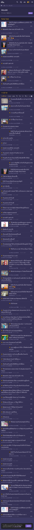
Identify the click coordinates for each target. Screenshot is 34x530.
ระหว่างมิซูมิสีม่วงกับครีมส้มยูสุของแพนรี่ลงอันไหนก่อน (21, 163)
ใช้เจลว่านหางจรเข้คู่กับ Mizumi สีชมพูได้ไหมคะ (16, 207)
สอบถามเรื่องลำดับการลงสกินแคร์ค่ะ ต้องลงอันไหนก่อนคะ (16, 469)
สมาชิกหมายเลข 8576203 (6, 188)
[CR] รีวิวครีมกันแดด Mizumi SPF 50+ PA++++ (20, 453)
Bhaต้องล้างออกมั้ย (8, 229)
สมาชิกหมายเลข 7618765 (6, 281)
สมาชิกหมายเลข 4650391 (6, 409)
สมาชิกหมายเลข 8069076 (14, 275)
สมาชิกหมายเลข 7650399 (6, 344)
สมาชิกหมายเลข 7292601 (6, 209)
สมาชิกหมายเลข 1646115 (12, 46)
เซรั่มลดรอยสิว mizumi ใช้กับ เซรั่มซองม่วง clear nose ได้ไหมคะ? (16, 192)
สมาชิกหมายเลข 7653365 (14, 339)
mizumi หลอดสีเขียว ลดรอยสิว (11, 56)
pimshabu (10, 26)
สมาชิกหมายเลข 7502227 (6, 33)
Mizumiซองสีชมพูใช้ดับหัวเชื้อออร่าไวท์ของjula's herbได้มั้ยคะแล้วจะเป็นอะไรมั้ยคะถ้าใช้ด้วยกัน (15, 391)
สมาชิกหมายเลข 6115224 (6, 418)
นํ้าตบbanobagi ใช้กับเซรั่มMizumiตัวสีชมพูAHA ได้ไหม (18, 244)
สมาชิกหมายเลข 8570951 (6, 194)
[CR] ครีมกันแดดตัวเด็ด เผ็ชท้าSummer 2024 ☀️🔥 (19, 37)
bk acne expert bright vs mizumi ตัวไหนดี (14, 440)
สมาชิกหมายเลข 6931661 (6, 300)
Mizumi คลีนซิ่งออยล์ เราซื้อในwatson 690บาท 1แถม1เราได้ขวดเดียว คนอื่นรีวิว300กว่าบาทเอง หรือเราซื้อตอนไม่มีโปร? (20, 72)
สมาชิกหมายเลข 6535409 (6, 442)
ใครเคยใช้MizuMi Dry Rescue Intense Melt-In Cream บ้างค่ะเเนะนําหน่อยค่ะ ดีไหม (20, 487)
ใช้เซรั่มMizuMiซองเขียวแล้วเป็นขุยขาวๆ (14, 435)
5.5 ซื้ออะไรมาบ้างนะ (15, 77)
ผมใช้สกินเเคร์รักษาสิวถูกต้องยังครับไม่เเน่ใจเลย (16, 385)
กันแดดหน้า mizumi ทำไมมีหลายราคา (13, 153)
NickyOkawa (12, 135)
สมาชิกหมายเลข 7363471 (6, 372)
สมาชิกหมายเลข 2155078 (13, 53)
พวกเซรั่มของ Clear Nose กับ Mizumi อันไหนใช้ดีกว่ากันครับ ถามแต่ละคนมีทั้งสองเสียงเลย (16, 318)
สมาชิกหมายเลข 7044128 (6, 432)
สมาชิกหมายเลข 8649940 (6, 178)
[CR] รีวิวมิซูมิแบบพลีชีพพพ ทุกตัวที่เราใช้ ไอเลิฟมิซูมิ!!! (20, 23)
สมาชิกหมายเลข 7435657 (6, 394)
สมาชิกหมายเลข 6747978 (6, 472)
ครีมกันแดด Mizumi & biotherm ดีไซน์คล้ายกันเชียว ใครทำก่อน (16, 502)
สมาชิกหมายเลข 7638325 (14, 116)
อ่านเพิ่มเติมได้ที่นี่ (17, 526)
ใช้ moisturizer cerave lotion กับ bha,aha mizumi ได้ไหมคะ (16, 370)
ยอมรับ (28, 526)
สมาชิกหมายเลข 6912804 (6, 241)
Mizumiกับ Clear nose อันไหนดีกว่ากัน (13, 29)
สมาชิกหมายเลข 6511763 (6, 437)
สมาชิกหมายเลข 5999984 (14, 491)
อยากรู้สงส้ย (6, 186)
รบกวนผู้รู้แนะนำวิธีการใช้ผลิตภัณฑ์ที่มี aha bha (20, 348)
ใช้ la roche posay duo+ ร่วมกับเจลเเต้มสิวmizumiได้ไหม (20, 325)
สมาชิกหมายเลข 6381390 (14, 425)
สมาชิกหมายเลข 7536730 (14, 102)
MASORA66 (10, 39)
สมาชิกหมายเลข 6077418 (6, 449)
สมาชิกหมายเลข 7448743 (6, 314)
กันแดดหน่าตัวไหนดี (8, 198)
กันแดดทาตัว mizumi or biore (11, 126)
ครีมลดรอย (6, 417)
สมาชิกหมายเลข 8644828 (6, 183)
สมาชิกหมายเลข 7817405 (6, 60)
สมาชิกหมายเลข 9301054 (6, 128)
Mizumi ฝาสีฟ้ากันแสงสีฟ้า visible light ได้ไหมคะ (16, 480)
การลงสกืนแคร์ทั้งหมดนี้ (17, 113)
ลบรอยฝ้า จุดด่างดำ (8, 63)
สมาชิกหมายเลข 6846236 (6, 87)
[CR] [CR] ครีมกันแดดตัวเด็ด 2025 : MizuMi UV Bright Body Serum (20, 44)
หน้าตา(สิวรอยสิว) (8, 138)
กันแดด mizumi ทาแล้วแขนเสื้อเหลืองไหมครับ (15, 354)
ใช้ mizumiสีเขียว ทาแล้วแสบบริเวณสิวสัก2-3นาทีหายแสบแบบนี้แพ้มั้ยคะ (16, 279)
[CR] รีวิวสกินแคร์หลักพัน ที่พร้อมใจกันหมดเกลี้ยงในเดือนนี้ (20, 132)
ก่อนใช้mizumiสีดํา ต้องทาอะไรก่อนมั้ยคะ (14, 397)
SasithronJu (12, 295)
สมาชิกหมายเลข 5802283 (6, 516)
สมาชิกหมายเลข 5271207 (6, 497)
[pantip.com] (2, 2)
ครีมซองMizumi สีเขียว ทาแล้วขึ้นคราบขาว (15, 514)
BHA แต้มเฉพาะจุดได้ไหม (10, 412)
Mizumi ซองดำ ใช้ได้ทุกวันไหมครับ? (13, 407)
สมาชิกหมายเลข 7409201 (6, 399)
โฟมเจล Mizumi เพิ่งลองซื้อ (10, 176)
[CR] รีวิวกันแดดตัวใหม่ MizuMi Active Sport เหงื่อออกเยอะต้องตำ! (20, 336)
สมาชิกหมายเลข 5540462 (6, 504)
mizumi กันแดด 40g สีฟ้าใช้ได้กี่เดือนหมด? (14, 475)
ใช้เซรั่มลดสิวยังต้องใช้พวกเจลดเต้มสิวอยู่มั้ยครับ (16, 380)
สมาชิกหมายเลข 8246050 (6, 214)
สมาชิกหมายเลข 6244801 (6, 257)
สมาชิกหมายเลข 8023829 (14, 166)
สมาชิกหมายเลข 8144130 (14, 252)
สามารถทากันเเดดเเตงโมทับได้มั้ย (12, 342)
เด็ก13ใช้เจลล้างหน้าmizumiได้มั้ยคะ (13, 330)
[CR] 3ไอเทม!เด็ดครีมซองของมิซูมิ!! (12, 181)
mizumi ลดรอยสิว (7, 459)
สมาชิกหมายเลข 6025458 (6, 482)
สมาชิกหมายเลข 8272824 (6, 159)
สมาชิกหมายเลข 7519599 (6, 361)
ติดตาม (30, 13)
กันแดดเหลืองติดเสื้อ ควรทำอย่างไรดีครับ (20, 100)
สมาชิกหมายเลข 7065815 (6, 245)
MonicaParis (4, 154)
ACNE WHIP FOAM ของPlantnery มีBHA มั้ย (15, 298)
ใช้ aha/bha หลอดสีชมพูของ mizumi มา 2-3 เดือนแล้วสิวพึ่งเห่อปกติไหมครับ (20, 223)
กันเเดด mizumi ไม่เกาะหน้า (10, 256)
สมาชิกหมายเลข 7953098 (12, 74)
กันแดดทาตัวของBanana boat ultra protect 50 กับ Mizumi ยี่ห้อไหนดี (15, 311)
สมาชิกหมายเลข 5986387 (14, 351)
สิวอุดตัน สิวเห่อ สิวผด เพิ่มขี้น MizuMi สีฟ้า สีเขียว (16, 158)
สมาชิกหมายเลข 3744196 (6, 477)
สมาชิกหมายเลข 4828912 (14, 226)
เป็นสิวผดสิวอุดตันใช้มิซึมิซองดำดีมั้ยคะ (14, 84)
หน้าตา (5, 143)
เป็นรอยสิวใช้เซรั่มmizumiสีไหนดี (12, 234)
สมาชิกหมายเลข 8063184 (6, 236)
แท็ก (4, 5)
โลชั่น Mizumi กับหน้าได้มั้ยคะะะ (12, 359)
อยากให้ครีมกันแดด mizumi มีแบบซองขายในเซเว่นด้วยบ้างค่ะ (16, 495)
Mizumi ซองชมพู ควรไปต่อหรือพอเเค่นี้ (21, 271)
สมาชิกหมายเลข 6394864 (6, 404)
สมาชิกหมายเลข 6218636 (6, 67)
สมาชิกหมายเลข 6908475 (6, 460)
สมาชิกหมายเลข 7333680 (6, 382)
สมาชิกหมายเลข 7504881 (6, 356)
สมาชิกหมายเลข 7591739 (6, 332)
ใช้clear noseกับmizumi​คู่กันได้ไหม (20, 422)
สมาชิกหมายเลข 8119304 (6, 199)
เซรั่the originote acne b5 (10, 212)
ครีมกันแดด (14, 303)
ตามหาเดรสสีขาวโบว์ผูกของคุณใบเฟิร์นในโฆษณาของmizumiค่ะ (16, 446)
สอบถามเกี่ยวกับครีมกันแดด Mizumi (19, 50)
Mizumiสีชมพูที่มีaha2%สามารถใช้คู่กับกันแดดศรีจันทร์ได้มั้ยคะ (17, 429)
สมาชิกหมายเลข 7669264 (14, 327)
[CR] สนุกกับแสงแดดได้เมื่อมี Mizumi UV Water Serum (20, 292)
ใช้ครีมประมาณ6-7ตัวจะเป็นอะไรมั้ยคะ (22, 249)
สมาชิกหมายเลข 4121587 (6, 320)
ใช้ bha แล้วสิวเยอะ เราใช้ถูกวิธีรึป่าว (13, 402)
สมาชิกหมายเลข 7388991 (14, 307)
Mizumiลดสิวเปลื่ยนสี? (9, 239)
